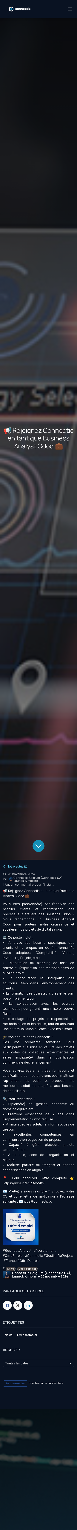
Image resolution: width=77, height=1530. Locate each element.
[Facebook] (7, 1305)
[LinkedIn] (28, 1305)
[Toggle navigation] (70, 9)
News (10, 1268)
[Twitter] (17, 1305)
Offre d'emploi (27, 1268)
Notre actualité (17, 866)
